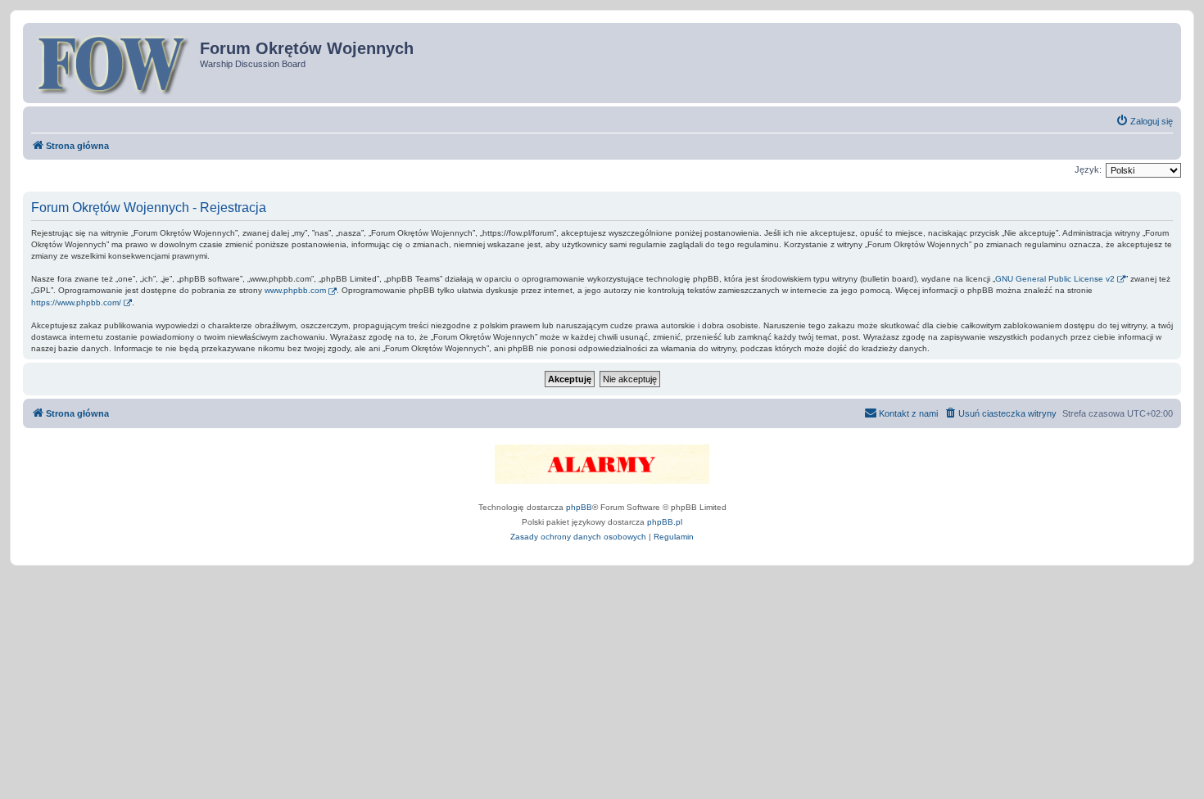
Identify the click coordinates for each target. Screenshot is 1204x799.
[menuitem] (1144, 121)
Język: (1088, 169)
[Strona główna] (113, 63)
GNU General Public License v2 (1055, 278)
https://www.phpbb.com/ (76, 302)
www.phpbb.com (295, 290)
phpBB (579, 507)
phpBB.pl (664, 521)
